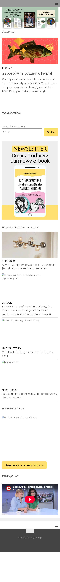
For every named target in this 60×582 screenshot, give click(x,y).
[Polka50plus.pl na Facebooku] (43, 112)
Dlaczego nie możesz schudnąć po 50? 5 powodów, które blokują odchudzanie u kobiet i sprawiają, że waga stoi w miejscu (27, 310)
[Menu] (56, 3)
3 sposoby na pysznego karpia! (27, 73)
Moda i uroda (9, 390)
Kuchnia (7, 68)
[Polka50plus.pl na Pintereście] (51, 112)
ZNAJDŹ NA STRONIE (13, 126)
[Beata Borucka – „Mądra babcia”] (30, 436)
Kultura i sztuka (11, 348)
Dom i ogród (9, 261)
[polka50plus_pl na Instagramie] (47, 112)
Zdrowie (7, 303)
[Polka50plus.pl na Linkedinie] (56, 112)
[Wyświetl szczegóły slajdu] (30, 180)
